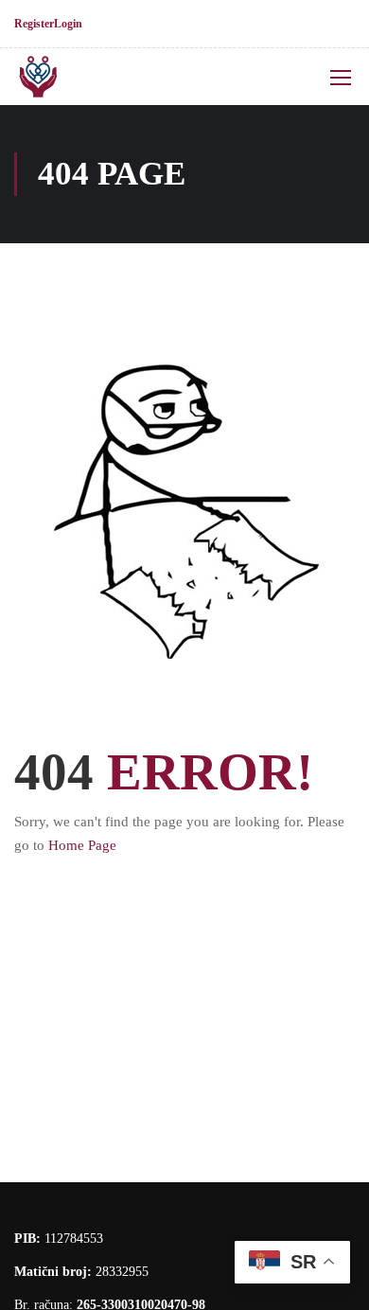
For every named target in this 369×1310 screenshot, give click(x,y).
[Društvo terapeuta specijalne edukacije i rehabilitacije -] (76, 76)
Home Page (82, 845)
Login (68, 23)
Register (34, 23)
